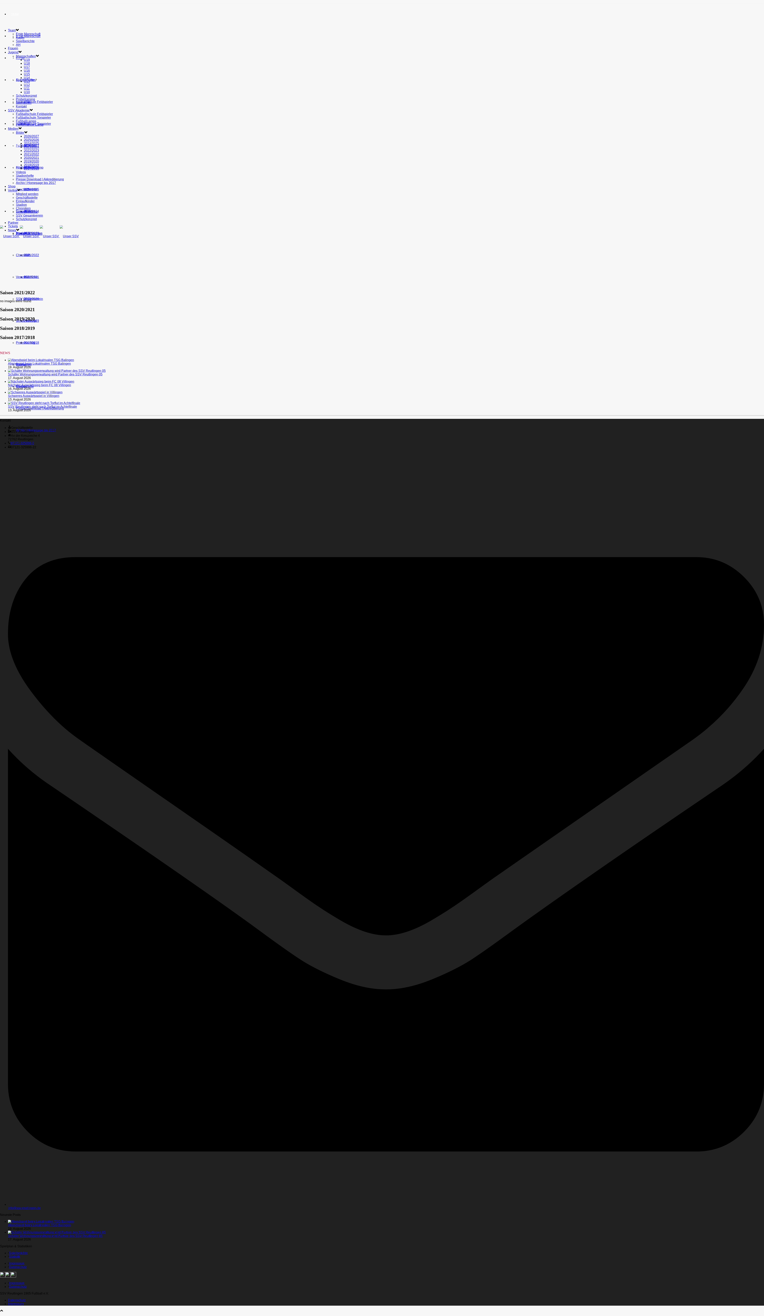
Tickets (13, 226)
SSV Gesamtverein (29, 299)
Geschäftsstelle (27, 189)
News (15, 211)
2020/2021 (31, 157)
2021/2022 (31, 255)
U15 (27, 74)
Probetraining (25, 99)
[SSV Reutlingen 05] (39, 236)
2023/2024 (31, 147)
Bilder (20, 132)
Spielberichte (25, 41)
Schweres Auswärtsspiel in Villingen (33, 396)
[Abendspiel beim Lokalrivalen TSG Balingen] (41, 360)
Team (15, 14)
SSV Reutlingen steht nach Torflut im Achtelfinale (42, 406)
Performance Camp (29, 124)
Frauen (13, 48)
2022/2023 (31, 150)
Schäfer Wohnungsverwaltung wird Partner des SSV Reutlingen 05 (55, 374)
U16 (27, 70)
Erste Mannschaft (28, 36)
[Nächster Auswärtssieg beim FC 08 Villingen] (41, 381)
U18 (27, 63)
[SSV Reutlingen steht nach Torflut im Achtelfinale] (44, 403)
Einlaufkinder (25, 201)
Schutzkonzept (26, 95)
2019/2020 (31, 161)
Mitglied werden (27, 194)
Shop (15, 123)
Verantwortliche (27, 277)
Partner (17, 167)
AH (18, 44)
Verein (16, 145)
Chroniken (23, 255)
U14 (27, 77)
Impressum (16, 1263)
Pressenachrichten (29, 233)
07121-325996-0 (22, 443)
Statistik (14, 1256)
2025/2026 (31, 140)
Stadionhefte (25, 175)
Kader (20, 37)
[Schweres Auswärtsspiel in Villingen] (35, 392)
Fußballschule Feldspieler (34, 102)
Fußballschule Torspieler (33, 117)
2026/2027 (31, 136)
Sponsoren (23, 103)
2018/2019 (31, 165)
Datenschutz (18, 1267)
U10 (27, 92)
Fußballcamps (26, 121)
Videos (21, 172)
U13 (27, 81)
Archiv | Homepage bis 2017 (36, 430)
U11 (27, 88)
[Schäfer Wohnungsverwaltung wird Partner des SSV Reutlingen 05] (57, 370)
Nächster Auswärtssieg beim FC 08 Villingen (39, 385)
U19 (27, 60)
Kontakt (21, 106)
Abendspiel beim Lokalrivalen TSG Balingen (39, 363)
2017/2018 (31, 342)
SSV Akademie (19, 110)
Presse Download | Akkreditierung (40, 408)
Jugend (16, 58)
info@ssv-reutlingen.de (24, 1208)
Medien (13, 128)
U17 (27, 67)
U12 (27, 85)
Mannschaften (26, 56)
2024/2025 (31, 143)
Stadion (21, 204)
